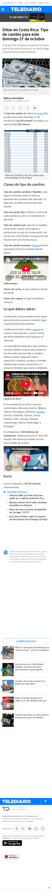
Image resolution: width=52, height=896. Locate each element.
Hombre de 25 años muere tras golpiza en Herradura (30, 682)
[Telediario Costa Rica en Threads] (43, 829)
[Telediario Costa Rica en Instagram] (36, 829)
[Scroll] (45, 801)
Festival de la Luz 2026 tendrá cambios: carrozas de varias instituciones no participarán (29, 667)
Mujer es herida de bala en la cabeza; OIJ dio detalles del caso (31, 699)
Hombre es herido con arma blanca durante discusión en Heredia (32, 716)
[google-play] (26, 843)
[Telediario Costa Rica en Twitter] (23, 829)
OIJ (16, 3)
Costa (40, 113)
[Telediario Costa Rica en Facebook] (16, 829)
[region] (26, 620)
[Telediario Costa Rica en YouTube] (30, 829)
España (40, 412)
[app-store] (26, 850)
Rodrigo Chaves (43, 3)
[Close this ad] (49, 887)
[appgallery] (26, 857)
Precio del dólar (30, 3)
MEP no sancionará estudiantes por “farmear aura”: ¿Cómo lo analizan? (32, 649)
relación (35, 245)
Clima (21, 3)
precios (36, 329)
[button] (2, 10)
